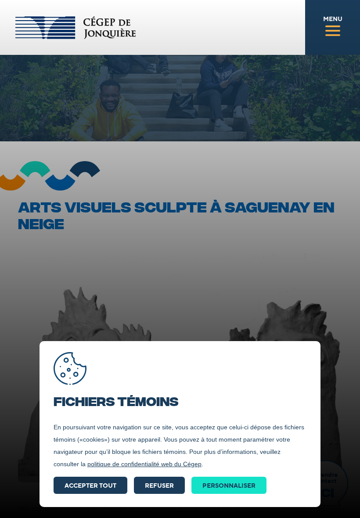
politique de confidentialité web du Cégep (144, 464)
